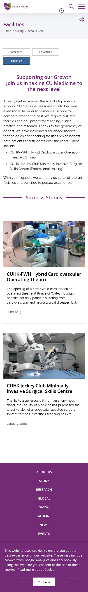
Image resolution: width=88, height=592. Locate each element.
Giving (19, 31)
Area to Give (36, 31)
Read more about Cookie (35, 569)
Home (7, 31)
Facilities (16, 61)
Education (45, 52)
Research (16, 52)
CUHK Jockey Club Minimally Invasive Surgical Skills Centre (39, 388)
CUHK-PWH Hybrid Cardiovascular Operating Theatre (44, 277)
